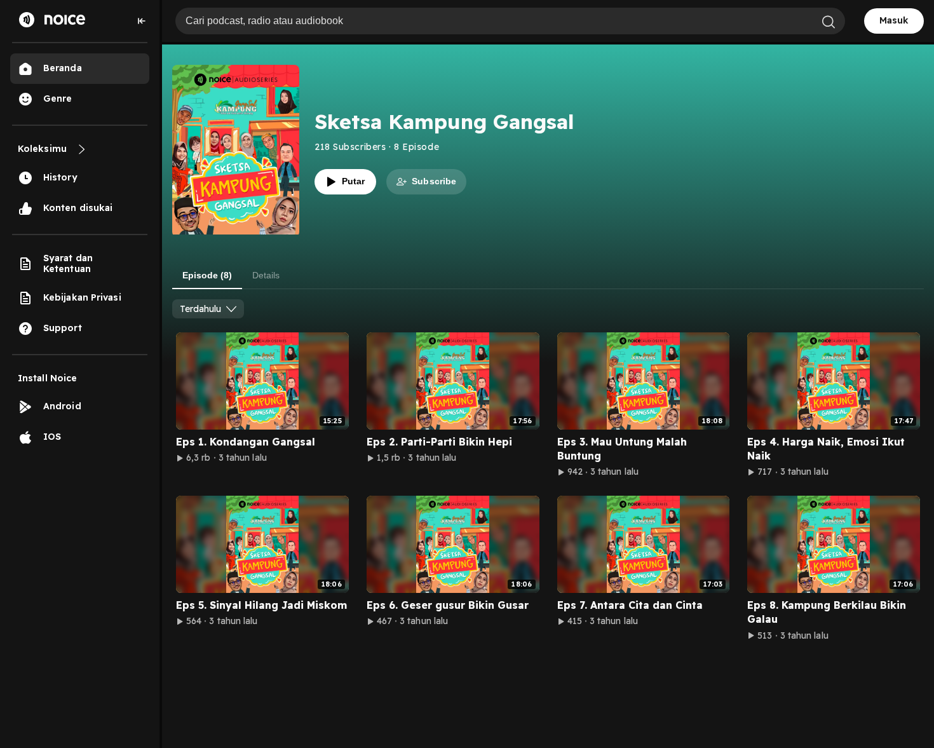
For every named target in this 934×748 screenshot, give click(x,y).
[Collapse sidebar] (142, 21)
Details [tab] (266, 275)
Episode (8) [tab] (207, 275)
